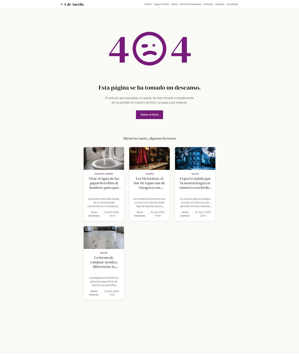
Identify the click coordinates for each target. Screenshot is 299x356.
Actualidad (232, 4)
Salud (174, 4)
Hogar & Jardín (161, 4)
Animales (208, 4)
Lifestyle (219, 4)
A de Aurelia (74, 4)
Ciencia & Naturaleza (190, 4)
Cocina (148, 4)
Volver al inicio (149, 114)
